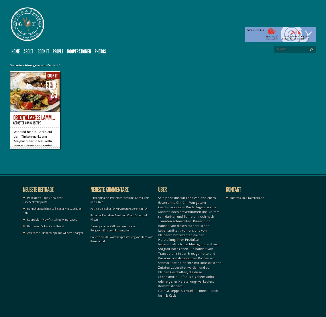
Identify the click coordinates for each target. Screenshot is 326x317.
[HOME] (16, 52)
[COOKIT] (43, 52)
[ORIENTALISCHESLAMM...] (34, 118)
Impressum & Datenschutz (247, 198)
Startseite (16, 65)
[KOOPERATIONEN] (79, 52)
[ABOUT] (29, 52)
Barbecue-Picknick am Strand (45, 226)
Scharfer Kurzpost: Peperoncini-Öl (125, 208)
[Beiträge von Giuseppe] (35, 123)
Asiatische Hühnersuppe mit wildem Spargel (55, 233)
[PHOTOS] (100, 52)
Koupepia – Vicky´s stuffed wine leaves (52, 219)
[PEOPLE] (58, 52)
